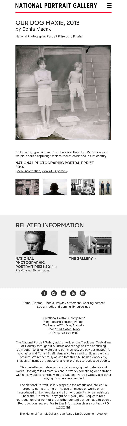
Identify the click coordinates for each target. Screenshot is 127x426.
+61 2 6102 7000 (68, 329)
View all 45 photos (54, 171)
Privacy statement (68, 303)
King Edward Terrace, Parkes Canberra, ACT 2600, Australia (63, 323)
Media (50, 303)
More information (28, 171)
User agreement (94, 303)
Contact (38, 303)
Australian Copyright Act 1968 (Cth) (59, 396)
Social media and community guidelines (63, 306)
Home (26, 303)
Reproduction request (33, 403)
